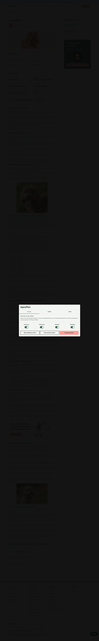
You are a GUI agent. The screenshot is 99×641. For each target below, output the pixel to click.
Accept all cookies (69, 332)
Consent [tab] (29, 311)
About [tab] (69, 311)
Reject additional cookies (30, 332)
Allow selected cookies (49, 332)
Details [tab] (49, 311)
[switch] (42, 327)
